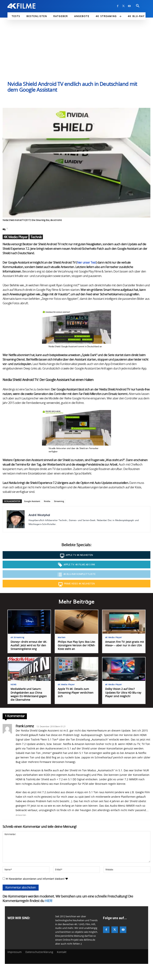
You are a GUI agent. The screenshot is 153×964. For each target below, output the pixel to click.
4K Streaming (17, 637)
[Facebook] (118, 6)
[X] (123, 6)
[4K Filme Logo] (21, 6)
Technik (36, 237)
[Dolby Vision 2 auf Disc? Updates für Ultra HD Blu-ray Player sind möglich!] (123, 669)
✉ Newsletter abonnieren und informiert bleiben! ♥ (36, 878)
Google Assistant (32, 501)
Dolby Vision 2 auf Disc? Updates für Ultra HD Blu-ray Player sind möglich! (123, 692)
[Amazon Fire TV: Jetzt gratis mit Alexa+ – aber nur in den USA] (123, 622)
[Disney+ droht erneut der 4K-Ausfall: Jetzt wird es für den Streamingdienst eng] (29, 622)
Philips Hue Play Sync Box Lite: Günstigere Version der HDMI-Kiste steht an (77, 645)
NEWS (13, 685)
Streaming (59, 501)
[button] (138, 6)
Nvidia (47, 501)
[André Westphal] (16, 519)
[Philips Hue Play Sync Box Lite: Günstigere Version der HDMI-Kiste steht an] (76, 622)
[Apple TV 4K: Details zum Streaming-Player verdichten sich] (76, 669)
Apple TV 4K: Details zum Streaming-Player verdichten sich (75, 692)
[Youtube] (129, 6)
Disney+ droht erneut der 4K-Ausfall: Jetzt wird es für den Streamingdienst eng (29, 645)
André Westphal (39, 515)
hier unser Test (86, 262)
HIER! (48, 901)
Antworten (21, 815)
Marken (61, 637)
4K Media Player (15, 237)
